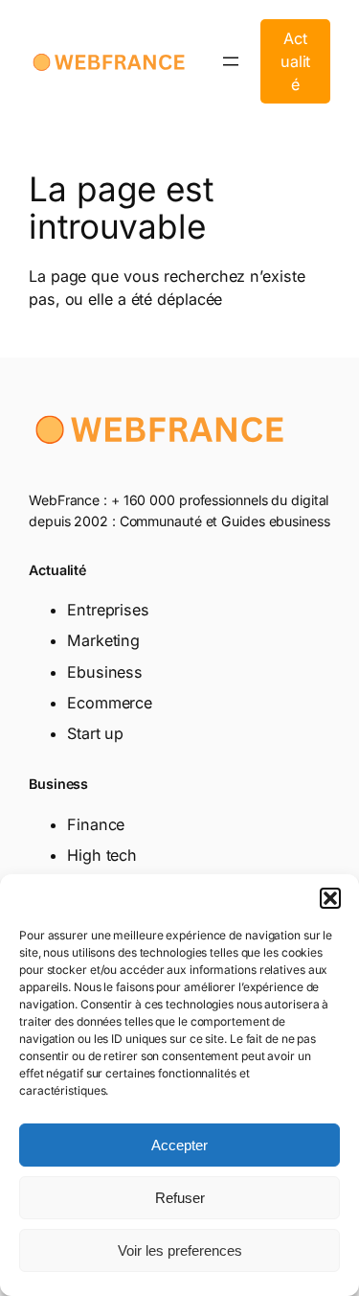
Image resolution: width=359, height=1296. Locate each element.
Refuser (180, 1198)
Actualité (295, 61)
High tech (102, 855)
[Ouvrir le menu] (230, 61)
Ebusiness (105, 672)
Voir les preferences (180, 1250)
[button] (330, 898)
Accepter (179, 1145)
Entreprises (108, 609)
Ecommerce (109, 702)
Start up (95, 733)
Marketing (103, 640)
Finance (95, 824)
